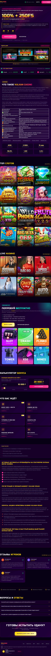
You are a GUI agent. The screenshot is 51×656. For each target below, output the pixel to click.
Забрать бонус (8, 36)
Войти (38, 2)
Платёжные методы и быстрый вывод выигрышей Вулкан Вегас (15, 455)
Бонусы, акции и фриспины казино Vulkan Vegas (12, 453)
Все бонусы (22, 36)
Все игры (47, 163)
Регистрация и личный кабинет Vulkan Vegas (12, 451)
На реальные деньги (23, 324)
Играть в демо (8, 324)
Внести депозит (39, 386)
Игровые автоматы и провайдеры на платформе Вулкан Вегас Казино (17, 448)
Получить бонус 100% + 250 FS (25, 633)
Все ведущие (46, 254)
